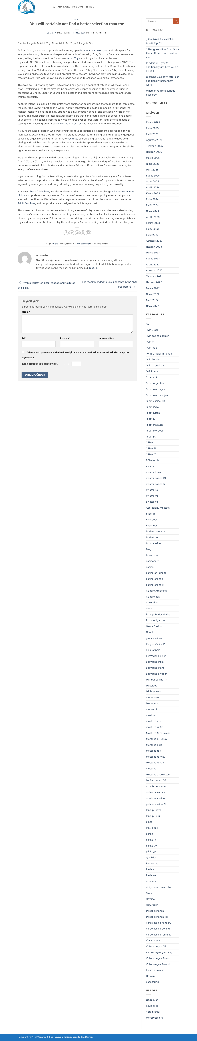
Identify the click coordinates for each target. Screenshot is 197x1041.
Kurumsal (77, 7)
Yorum (26, 311)
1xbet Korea (153, 412)
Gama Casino (154, 626)
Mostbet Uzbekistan (158, 774)
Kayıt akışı (152, 1005)
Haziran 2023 (154, 246)
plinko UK (151, 845)
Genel (77, 19)
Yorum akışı (153, 1011)
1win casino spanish (157, 335)
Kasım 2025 (153, 122)
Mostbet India (154, 744)
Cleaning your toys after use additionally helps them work (162, 80)
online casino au (155, 792)
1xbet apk (151, 377)
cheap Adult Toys (39, 191)
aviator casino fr (155, 484)
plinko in (151, 839)
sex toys (72, 138)
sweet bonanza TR (157, 916)
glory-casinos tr (155, 638)
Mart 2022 (152, 300)
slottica (150, 898)
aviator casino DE (156, 478)
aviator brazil (153, 472)
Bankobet (151, 519)
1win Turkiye (153, 359)
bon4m (84, 50)
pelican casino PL (156, 804)
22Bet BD (151, 448)
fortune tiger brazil (157, 620)
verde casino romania (158, 934)
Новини (150, 976)
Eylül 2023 (152, 234)
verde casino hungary (158, 922)
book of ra (152, 555)
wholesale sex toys (123, 191)
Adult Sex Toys (26, 203)
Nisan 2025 (152, 163)
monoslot (151, 709)
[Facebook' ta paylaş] (66, 232)
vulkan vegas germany (159, 952)
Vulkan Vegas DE (156, 946)
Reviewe (151, 875)
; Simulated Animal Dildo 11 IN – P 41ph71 (161, 41)
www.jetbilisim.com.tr (67, 1037)
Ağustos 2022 (154, 270)
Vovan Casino (154, 940)
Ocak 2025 (152, 181)
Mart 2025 (152, 169)
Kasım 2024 (153, 193)
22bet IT (151, 454)
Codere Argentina (156, 590)
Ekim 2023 (152, 228)
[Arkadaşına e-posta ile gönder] (77, 232)
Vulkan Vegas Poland (158, 958)
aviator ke (152, 489)
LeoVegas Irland (155, 667)
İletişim (90, 7)
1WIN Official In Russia (159, 353)
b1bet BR (151, 513)
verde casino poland (158, 928)
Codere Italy (153, 596)
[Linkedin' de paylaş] (88, 232)
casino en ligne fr (156, 572)
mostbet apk (153, 721)
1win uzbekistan (155, 365)
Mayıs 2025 (153, 157)
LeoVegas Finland (156, 655)
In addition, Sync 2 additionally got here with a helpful (162, 66)
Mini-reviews (153, 691)
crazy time (152, 602)
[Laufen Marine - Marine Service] (33, 7)
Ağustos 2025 (154, 139)
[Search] (54, 7)
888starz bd (153, 460)
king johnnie (153, 649)
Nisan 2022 (152, 294)
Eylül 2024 (152, 205)
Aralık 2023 (153, 217)
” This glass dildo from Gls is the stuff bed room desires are (162, 53)
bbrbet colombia (155, 531)
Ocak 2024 (152, 211)
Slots (149, 893)
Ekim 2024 (152, 199)
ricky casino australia (158, 887)
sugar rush (152, 904)
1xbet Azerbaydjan (157, 395)
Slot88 (93, 267)
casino (150, 567)
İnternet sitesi (106, 338)
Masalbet (151, 685)
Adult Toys (73, 58)
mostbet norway (155, 756)
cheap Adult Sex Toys (70, 123)
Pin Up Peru (153, 816)
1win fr (150, 341)
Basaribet (151, 525)
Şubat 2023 (153, 258)
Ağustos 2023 (154, 240)
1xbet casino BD (155, 400)
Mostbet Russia (155, 762)
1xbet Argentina (155, 383)
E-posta (65, 338)
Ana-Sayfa (64, 7)
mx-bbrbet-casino (156, 786)
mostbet (151, 715)
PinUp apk (152, 827)
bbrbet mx (152, 537)
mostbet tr (152, 768)
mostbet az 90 (154, 727)
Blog (148, 549)
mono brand (153, 697)
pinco (149, 821)
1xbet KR (151, 418)
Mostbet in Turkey (156, 738)
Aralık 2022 (153, 264)
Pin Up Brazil (153, 810)
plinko (149, 833)
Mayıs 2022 (153, 288)
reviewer (151, 881)
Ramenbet (152, 863)
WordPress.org (154, 1017)
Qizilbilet (151, 857)
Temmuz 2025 (154, 145)
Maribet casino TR (156, 679)
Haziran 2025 (154, 151)
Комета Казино (155, 970)
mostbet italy (153, 750)
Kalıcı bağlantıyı (82, 244)
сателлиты (152, 981)
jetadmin (51, 33)
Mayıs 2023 (153, 252)
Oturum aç (152, 999)
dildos (21, 195)
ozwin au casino (155, 798)
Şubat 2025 (153, 175)
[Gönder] (176, 21)
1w (147, 323)
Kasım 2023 (153, 222)
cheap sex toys (98, 50)
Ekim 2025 (152, 128)
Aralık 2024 (153, 187)
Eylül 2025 (152, 134)
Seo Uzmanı (86, 1037)
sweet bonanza (155, 910)
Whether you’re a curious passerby (160, 92)
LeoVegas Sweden (156, 673)
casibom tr (152, 561)
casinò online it (155, 584)
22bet (149, 442)
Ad (24, 338)
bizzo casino (153, 543)
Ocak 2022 (152, 306)
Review (150, 869)
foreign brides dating (158, 614)
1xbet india (152, 406)
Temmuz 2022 (154, 276)
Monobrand (152, 703)
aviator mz (152, 495)
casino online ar (155, 578)
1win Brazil (152, 329)
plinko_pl (151, 851)
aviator (150, 466)
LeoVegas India (155, 661)
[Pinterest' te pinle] (82, 232)
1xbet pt (151, 436)
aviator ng (152, 501)
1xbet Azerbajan (155, 389)
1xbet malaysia (154, 424)
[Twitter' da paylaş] (71, 232)
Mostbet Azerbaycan (158, 733)
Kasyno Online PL (156, 644)
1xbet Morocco (155, 430)
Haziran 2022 (154, 282)
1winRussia (152, 371)
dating (149, 608)
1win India (151, 347)
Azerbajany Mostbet (158, 507)
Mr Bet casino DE (156, 780)
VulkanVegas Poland (158, 964)
